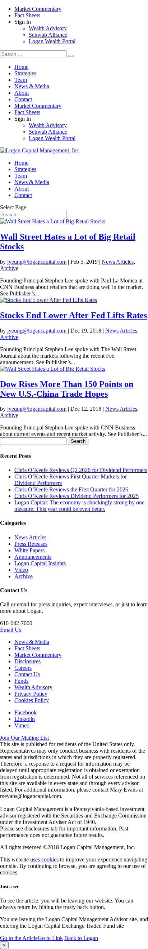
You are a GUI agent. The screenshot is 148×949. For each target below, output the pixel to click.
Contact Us (27, 674)
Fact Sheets (27, 15)
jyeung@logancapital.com (36, 262)
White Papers (29, 550)
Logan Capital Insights (40, 563)
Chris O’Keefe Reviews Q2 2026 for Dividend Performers (80, 470)
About (21, 93)
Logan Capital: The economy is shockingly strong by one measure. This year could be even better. (79, 505)
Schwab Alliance (48, 35)
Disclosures (27, 661)
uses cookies (44, 859)
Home (21, 67)
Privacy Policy (30, 694)
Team (20, 80)
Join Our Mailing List (24, 738)
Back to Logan (81, 938)
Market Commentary (37, 9)
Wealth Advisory (48, 28)
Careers (23, 668)
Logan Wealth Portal (52, 41)
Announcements (32, 557)
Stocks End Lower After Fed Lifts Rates (73, 315)
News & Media (31, 86)
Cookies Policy (31, 700)
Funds (21, 681)
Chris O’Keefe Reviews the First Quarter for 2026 (71, 489)
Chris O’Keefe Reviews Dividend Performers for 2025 (76, 496)
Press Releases (30, 544)
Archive (9, 268)
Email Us (10, 630)
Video (21, 570)
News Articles (118, 262)
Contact (23, 99)
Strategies (25, 73)
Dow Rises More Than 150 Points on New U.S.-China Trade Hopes (66, 388)
